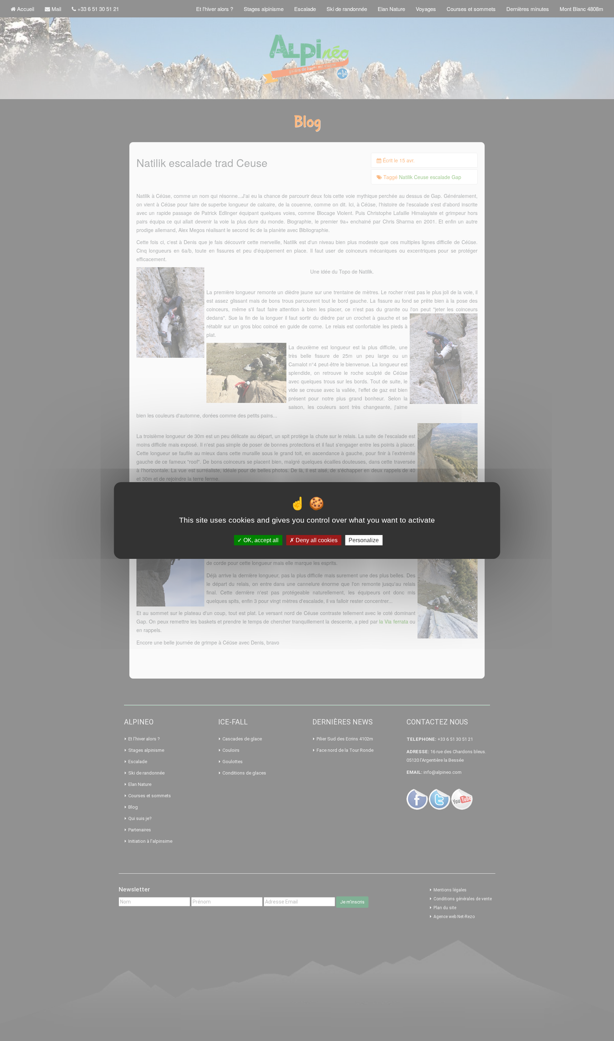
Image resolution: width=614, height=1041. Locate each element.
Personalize (364, 540)
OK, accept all (260, 540)
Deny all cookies (316, 540)
